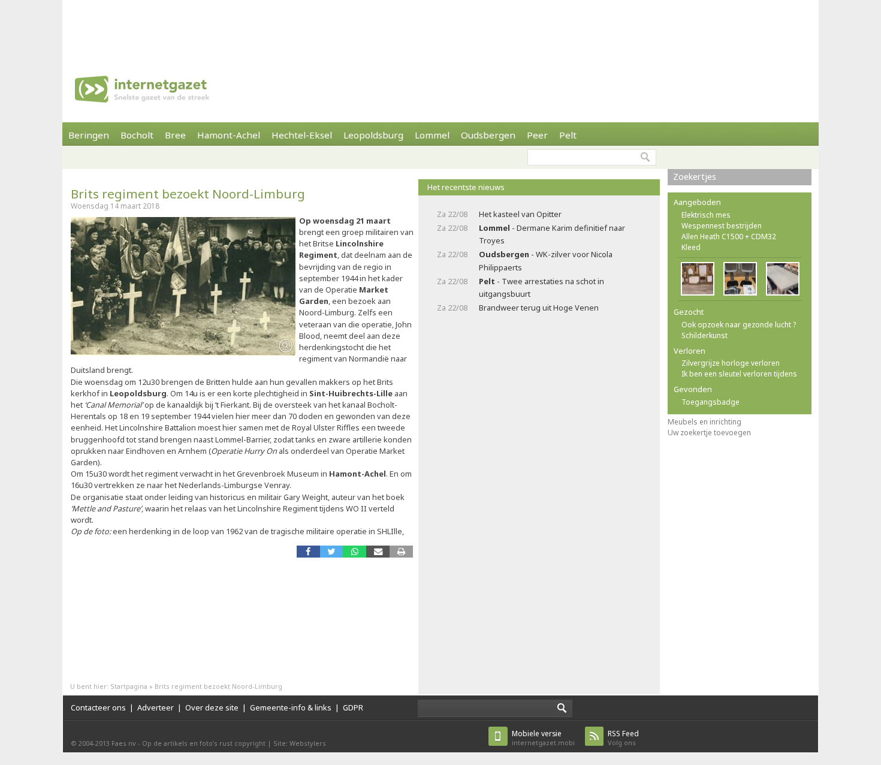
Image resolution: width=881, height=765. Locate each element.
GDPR (353, 707)
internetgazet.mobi (543, 737)
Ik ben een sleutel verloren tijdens (739, 374)
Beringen (88, 135)
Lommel (432, 135)
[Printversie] (401, 551)
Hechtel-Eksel (301, 135)
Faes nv (123, 743)
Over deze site (212, 707)
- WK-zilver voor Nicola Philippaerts (546, 260)
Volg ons (623, 737)
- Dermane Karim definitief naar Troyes (552, 234)
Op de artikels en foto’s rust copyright (203, 743)
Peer (537, 135)
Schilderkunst (704, 335)
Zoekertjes (694, 176)
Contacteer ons (98, 707)
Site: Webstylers (299, 743)
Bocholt (136, 135)
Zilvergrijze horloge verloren (730, 363)
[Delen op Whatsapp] (354, 551)
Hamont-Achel (228, 135)
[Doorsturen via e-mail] (378, 551)
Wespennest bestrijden (721, 226)
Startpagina (128, 686)
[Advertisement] (440, 27)
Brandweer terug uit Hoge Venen (539, 307)
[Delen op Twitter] (331, 551)
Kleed (691, 247)
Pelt (568, 135)
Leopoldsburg (373, 135)
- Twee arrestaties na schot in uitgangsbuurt (541, 287)
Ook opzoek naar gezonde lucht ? (738, 325)
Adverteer (155, 707)
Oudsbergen (488, 135)
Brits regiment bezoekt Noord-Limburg (188, 193)
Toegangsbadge (710, 402)
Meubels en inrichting (704, 422)
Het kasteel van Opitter (520, 214)
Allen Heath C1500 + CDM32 (728, 236)
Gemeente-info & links (290, 707)
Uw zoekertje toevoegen (709, 432)
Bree (175, 135)
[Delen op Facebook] (308, 551)
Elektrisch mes (706, 215)
